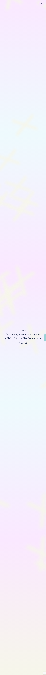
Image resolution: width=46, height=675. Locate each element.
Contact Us (22, 343)
